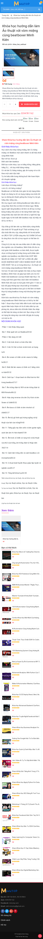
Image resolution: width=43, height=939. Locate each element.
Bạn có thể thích (9, 548)
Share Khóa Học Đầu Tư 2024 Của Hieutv (26, 826)
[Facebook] (3, 911)
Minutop (25, 936)
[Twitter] (7, 911)
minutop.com (14, 903)
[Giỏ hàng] (40, 4)
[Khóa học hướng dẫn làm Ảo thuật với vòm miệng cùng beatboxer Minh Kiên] (8, 73)
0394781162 (27, 113)
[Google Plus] (11, 911)
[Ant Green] (21, 891)
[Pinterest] (15, 911)
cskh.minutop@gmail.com (15, 906)
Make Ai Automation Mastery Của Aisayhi (27, 683)
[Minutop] (22, 4)
